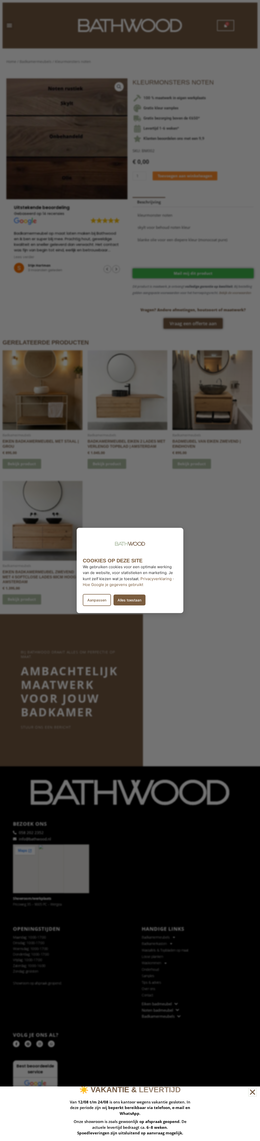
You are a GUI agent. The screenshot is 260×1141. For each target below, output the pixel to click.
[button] (252, 1092)
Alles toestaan (129, 600)
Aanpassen (96, 600)
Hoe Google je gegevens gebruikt (113, 584)
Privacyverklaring (156, 578)
